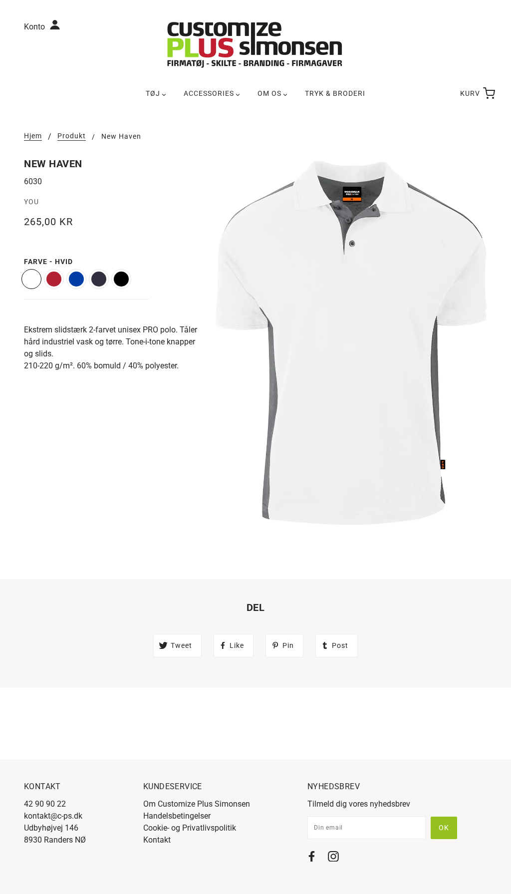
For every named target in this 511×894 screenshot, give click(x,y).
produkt (71, 136)
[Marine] (98, 279)
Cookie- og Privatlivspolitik (189, 828)
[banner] (255, 44)
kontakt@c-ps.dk (53, 816)
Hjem (33, 136)
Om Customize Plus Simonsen (196, 804)
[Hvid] (31, 279)
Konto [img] (35, 26)
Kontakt (157, 840)
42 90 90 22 (45, 804)
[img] (311, 858)
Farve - (48, 262)
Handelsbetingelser (177, 816)
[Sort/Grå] (121, 279)
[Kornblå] (76, 279)
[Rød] (53, 279)
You (31, 202)
